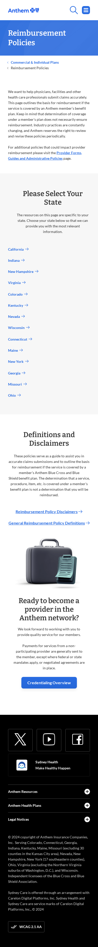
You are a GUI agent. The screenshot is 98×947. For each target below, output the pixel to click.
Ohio (12, 395)
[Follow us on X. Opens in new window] (20, 739)
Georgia (15, 373)
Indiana (14, 260)
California (16, 249)
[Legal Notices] (87, 819)
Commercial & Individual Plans (34, 62)
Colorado (16, 294)
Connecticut (18, 339)
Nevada (14, 316)
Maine (13, 350)
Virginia (15, 282)
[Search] (64, 10)
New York (16, 361)
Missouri (15, 384)
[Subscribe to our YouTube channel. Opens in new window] (49, 739)
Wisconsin (17, 327)
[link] (23, 10)
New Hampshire (21, 271)
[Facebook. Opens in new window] (78, 739)
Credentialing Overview (49, 682)
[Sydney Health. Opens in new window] (21, 765)
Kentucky (16, 305)
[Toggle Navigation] (86, 10)
